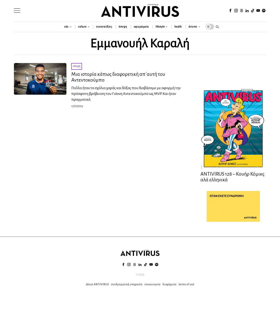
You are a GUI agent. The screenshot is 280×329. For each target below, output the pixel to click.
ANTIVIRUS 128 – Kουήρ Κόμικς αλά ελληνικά (232, 177)
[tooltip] (230, 10)
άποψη (76, 66)
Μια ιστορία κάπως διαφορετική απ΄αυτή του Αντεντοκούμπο (118, 77)
